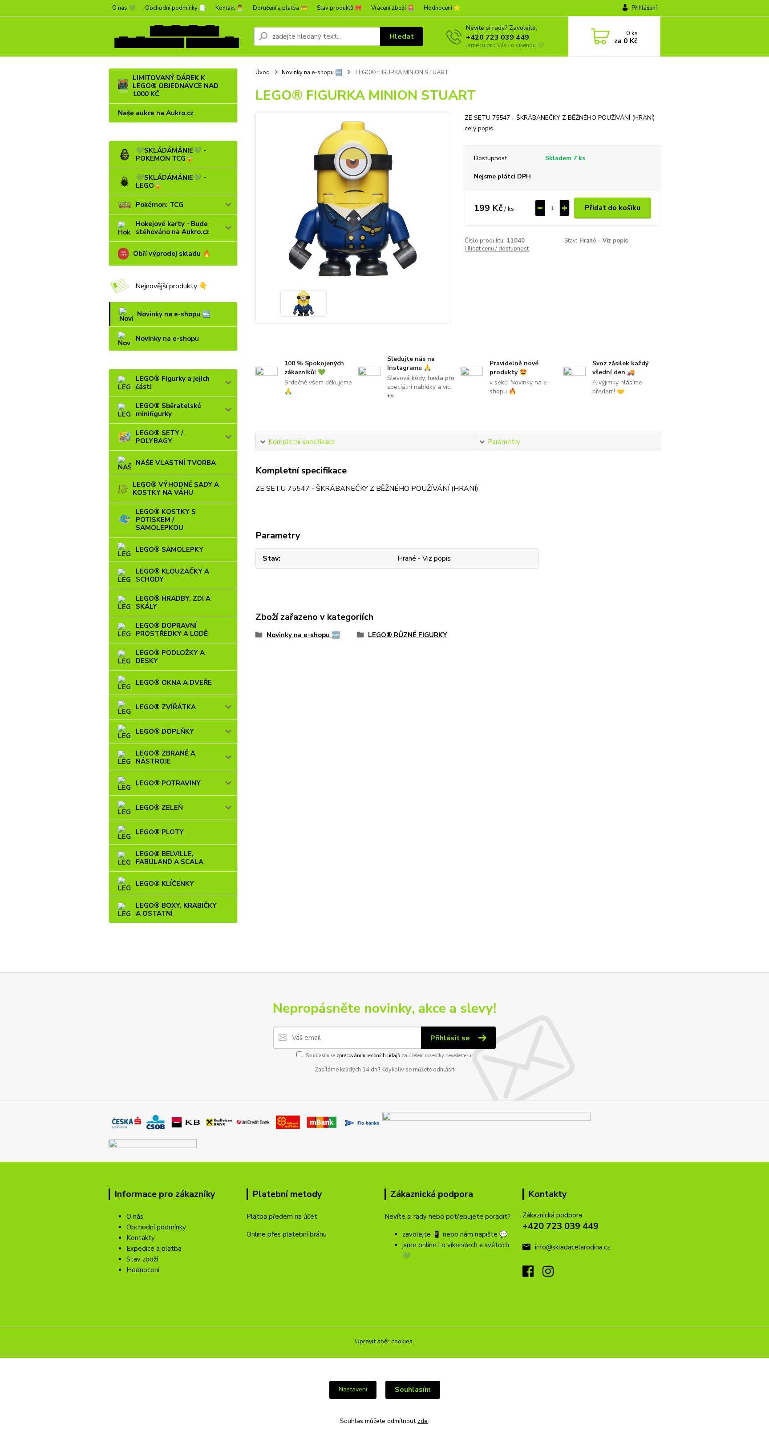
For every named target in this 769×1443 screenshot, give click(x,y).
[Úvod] (178, 36)
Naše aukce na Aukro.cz (156, 113)
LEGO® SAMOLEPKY (169, 549)
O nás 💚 (124, 8)
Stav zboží (142, 1259)
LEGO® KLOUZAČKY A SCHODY (172, 575)
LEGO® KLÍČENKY (165, 883)
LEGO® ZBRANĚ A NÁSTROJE (165, 757)
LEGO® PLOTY (160, 832)
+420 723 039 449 (497, 37)
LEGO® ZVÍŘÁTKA (166, 707)
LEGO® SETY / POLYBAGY (159, 436)
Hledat (401, 36)
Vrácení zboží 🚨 (392, 8)
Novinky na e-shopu (167, 338)
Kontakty (140, 1237)
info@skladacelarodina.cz (572, 1247)
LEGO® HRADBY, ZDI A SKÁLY (173, 602)
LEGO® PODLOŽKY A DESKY (170, 656)
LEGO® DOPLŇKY (165, 731)
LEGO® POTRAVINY (168, 783)
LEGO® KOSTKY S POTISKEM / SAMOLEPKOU (166, 519)
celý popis (479, 128)
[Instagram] (552, 1273)
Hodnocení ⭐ (442, 8)
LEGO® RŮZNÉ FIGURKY (407, 635)
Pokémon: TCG (159, 204)
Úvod (262, 73)
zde (422, 1421)
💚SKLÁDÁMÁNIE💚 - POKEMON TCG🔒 (171, 154)
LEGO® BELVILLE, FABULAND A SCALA (169, 857)
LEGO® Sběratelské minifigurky (168, 409)
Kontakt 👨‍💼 (229, 8)
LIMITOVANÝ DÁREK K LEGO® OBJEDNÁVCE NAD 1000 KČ (176, 85)
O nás (134, 1216)
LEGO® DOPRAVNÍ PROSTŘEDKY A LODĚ (172, 629)
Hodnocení (142, 1269)
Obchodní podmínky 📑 (175, 8)
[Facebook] (532, 1273)
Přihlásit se (451, 1038)
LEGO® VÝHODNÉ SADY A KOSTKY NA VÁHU (176, 488)
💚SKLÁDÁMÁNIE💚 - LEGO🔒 (171, 181)
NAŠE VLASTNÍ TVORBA (176, 462)
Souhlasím (413, 1389)
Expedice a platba (154, 1248)
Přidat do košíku (612, 208)
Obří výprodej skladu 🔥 (172, 253)
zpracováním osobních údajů (368, 1055)
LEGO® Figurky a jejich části (173, 382)
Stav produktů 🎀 (339, 8)
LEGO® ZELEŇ (159, 807)
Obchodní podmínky (156, 1227)
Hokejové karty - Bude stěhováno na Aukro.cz (172, 227)
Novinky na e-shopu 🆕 (173, 314)
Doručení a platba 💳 (280, 8)
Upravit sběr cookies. (384, 1341)
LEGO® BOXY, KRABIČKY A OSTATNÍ (176, 909)
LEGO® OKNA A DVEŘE (174, 682)
